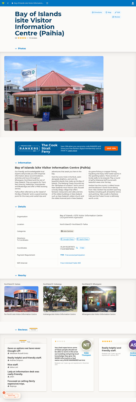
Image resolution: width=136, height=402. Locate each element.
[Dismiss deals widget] (4, 392)
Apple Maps (84, 239)
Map (109, 12)
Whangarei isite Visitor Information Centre (98, 314)
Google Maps (68, 239)
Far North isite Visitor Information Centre (20, 314)
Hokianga (57, 284)
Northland (8, 284)
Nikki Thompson (86, 354)
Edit (118, 12)
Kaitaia (17, 284)
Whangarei (97, 284)
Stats (28, 342)
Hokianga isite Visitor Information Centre (59, 314)
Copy (82, 248)
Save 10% (111, 148)
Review (117, 17)
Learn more (72, 150)
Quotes (23, 342)
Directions (98, 12)
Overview (33, 329)
